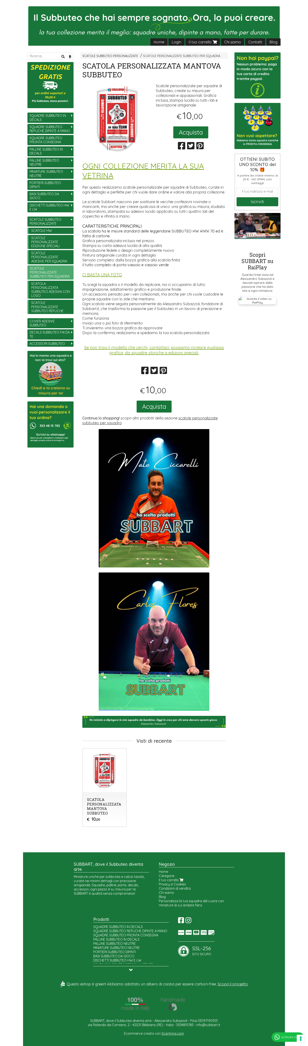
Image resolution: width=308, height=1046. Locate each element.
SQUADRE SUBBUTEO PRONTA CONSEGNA (46, 140)
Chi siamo (232, 42)
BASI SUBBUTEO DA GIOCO (44, 196)
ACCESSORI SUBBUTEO (47, 343)
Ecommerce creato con (154, 1033)
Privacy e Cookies (172, 884)
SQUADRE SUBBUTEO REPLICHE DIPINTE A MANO (50, 129)
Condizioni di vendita (175, 888)
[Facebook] (181, 921)
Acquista (191, 132)
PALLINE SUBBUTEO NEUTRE (44, 162)
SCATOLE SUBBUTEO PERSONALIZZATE (110, 56)
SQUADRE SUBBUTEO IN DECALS (48, 117)
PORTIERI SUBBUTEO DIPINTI (45, 185)
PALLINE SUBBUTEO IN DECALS (46, 151)
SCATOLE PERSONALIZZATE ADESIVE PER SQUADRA (49, 257)
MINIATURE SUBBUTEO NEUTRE (46, 173)
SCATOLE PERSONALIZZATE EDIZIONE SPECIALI (45, 242)
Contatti (255, 42)
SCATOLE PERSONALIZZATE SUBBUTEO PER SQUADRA (181, 56)
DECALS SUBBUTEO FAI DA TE (50, 334)
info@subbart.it (208, 1025)
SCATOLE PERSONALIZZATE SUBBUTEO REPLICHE (47, 307)
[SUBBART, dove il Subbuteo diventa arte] (154, 26)
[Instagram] (188, 921)
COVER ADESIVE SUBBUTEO (42, 323)
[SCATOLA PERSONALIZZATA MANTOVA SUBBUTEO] (117, 118)
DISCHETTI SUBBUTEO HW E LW (49, 207)
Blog (273, 42)
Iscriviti (257, 201)
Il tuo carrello (201, 42)
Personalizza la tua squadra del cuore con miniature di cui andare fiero (191, 903)
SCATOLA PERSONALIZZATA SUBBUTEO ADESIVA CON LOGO (50, 290)
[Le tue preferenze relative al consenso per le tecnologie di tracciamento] (301, 1039)
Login (176, 42)
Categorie (166, 876)
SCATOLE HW (41, 230)
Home (159, 42)
